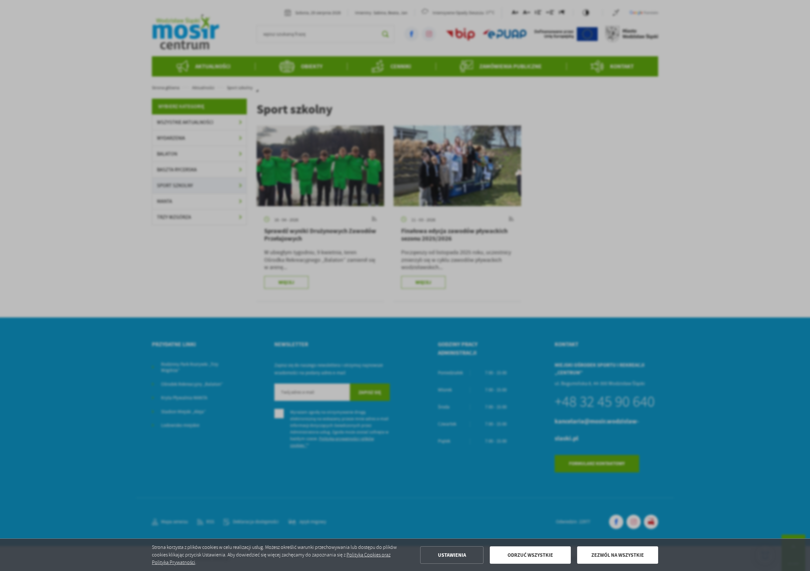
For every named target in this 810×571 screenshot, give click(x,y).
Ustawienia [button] (452, 555)
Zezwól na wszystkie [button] (617, 555)
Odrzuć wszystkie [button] (530, 555)
